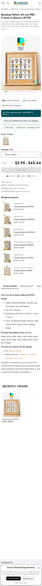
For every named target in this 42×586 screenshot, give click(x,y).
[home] (21, 3)
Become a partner (13, 578)
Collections (14, 9)
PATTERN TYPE (7, 150)
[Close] (38, 567)
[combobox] (19, 154)
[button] (11, 101)
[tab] (10, 286)
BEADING (4, 9)
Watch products (28, 578)
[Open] (38, 154)
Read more (6, 114)
